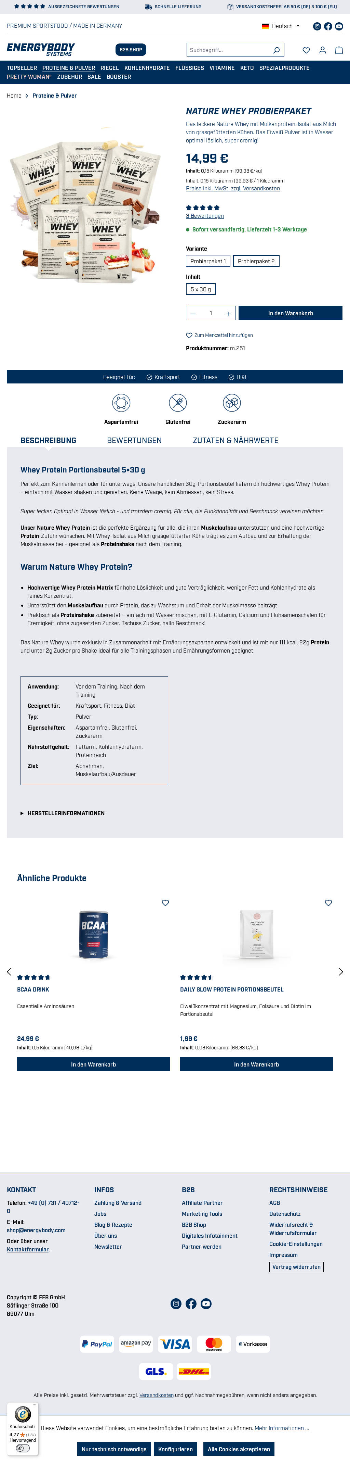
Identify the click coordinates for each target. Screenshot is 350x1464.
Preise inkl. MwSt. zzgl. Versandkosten (233, 188)
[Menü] (34, 1406)
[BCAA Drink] (93, 934)
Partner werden (201, 1246)
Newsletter (108, 1246)
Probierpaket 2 (256, 260)
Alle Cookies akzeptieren (239, 1449)
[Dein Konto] (322, 47)
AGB (274, 1202)
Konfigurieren (175, 1449)
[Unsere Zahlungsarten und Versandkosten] (175, 1344)
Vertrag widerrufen (296, 1266)
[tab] (55, 439)
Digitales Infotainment (210, 1235)
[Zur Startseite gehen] (41, 49)
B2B (188, 1189)
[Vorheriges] (9, 971)
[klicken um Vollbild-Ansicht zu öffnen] (85, 212)
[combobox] (228, 49)
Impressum (283, 1254)
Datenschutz (285, 1213)
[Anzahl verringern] (193, 313)
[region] (85, 212)
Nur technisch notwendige (114, 1449)
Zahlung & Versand (118, 1202)
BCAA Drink (33, 989)
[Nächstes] (341, 971)
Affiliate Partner (202, 1202)
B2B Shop (131, 49)
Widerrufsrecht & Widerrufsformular (293, 1228)
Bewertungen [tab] (134, 439)
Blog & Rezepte (113, 1224)
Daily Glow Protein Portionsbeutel (232, 989)
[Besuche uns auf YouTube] (339, 25)
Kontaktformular (28, 1249)
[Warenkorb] (339, 49)
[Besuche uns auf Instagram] (318, 25)
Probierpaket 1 (208, 260)
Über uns (105, 1235)
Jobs (100, 1213)
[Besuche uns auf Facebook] (329, 25)
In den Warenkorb (290, 313)
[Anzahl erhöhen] (229, 313)
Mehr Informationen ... (282, 1427)
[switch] (23, 1448)
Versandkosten (156, 1394)
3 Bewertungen (205, 215)
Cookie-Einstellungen (296, 1243)
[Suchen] (276, 49)
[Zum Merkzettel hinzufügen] (165, 901)
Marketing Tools (202, 1213)
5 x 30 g (201, 289)
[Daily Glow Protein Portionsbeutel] (256, 934)
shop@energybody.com (36, 1229)
